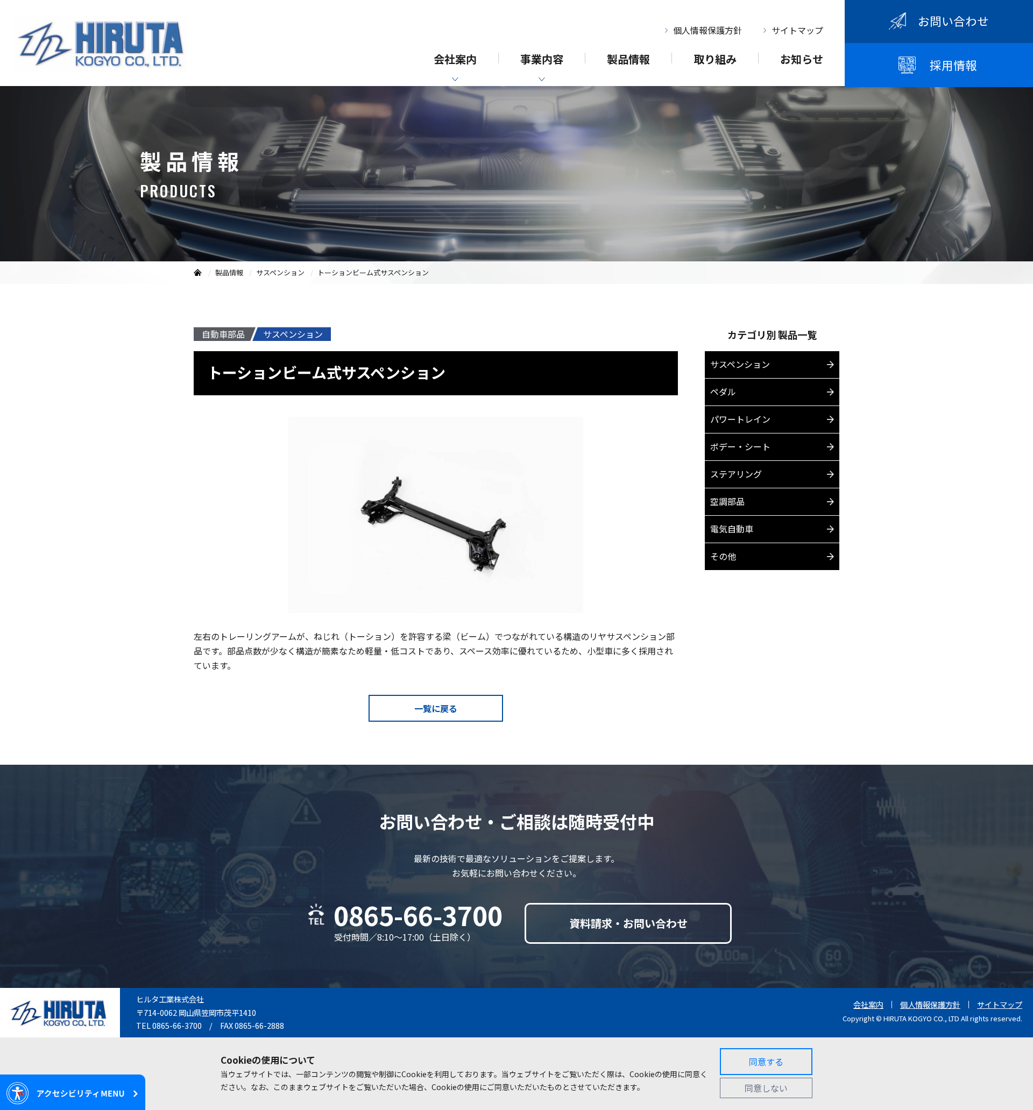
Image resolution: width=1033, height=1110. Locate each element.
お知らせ (801, 60)
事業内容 (541, 60)
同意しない (766, 1087)
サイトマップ (797, 30)
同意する (766, 1061)
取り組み (715, 60)
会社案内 (455, 60)
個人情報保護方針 (707, 30)
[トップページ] (198, 272)
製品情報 (628, 60)
